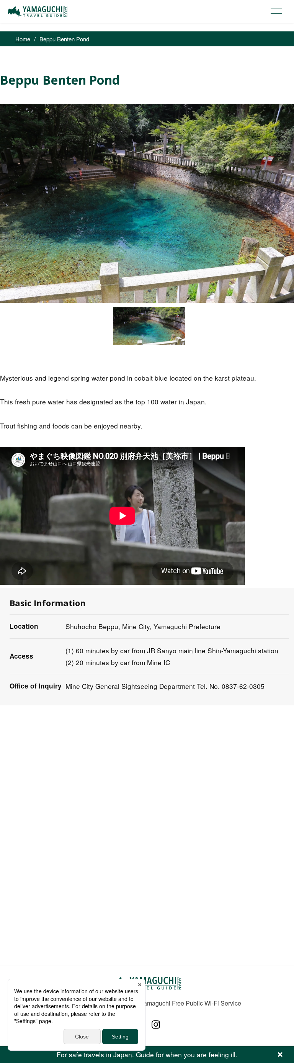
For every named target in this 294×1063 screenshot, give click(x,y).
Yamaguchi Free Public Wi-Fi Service (190, 1002)
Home (22, 39)
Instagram (155, 1024)
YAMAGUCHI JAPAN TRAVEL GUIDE (39, 11)
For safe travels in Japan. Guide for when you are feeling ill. (147, 1054)
